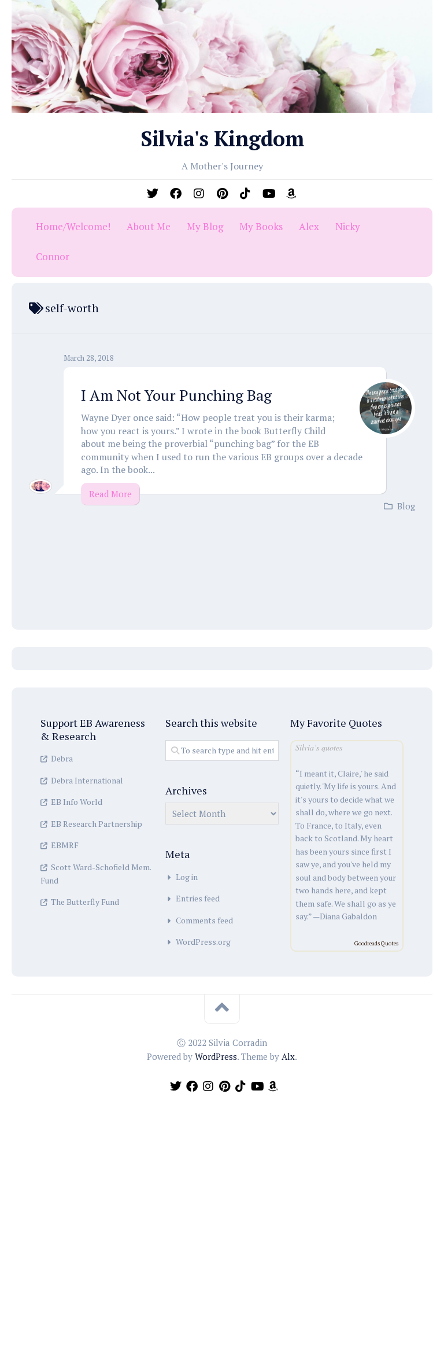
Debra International (87, 780)
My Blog (205, 226)
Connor (52, 256)
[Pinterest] (222, 193)
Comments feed (204, 920)
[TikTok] (245, 193)
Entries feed (198, 898)
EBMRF (65, 845)
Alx (288, 1056)
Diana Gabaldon (348, 916)
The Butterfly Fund (85, 901)
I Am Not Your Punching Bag (176, 395)
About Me (149, 226)
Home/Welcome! (73, 226)
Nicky (347, 226)
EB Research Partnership (96, 823)
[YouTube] (268, 193)
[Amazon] (291, 193)
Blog (406, 506)
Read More (110, 494)
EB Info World (76, 801)
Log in (187, 876)
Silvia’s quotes (318, 747)
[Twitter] (152, 193)
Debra (62, 758)
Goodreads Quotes (376, 943)
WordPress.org (203, 941)
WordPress (216, 1056)
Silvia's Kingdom (222, 138)
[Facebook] (175, 193)
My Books (261, 226)
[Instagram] (198, 193)
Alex (309, 226)
